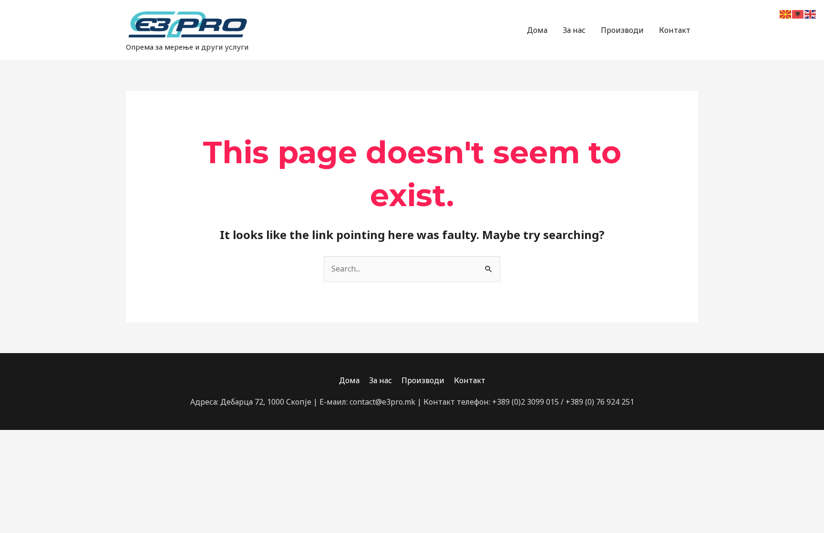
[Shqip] (798, 13)
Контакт (674, 30)
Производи (622, 30)
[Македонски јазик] (786, 13)
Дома (537, 30)
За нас (574, 30)
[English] (810, 13)
